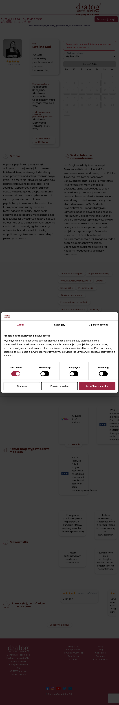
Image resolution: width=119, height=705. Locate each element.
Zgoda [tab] (20, 324)
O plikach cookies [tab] (98, 324)
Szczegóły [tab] (59, 324)
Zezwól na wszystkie (97, 386)
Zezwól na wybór (59, 386)
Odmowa (22, 386)
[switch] (44, 373)
